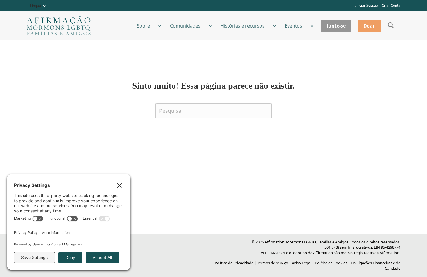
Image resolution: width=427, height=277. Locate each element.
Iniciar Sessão (366, 5)
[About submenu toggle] (160, 25)
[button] (45, 6)
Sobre (143, 26)
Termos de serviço (272, 262)
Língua (35, 5)
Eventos (293, 26)
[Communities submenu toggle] (210, 25)
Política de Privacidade (234, 262)
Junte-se (336, 26)
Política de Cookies (331, 262)
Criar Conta (391, 5)
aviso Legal (301, 262)
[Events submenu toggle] (312, 25)
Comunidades (185, 26)
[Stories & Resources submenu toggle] (274, 25)
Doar (369, 26)
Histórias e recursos (242, 26)
